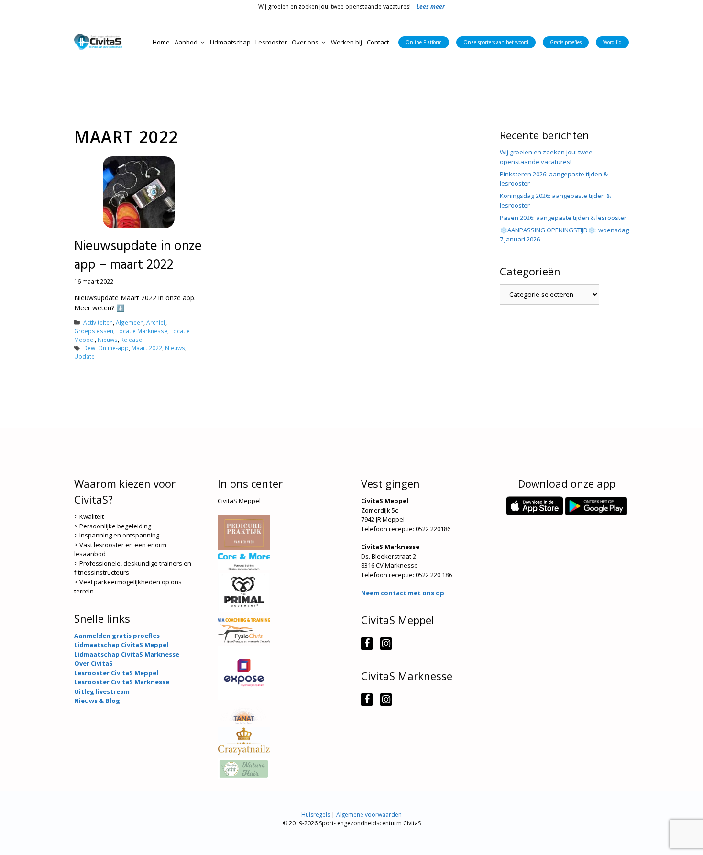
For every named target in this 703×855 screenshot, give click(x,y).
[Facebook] (367, 643)
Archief (155, 322)
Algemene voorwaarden (369, 815)
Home (161, 42)
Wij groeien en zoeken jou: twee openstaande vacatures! (546, 157)
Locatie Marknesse (141, 331)
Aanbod (186, 42)
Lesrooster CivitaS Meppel (116, 673)
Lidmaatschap (230, 42)
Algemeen (129, 322)
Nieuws (108, 339)
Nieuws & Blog (97, 700)
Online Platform (424, 42)
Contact (378, 42)
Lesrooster (271, 42)
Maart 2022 (147, 347)
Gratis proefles (566, 42)
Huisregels (315, 815)
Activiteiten (98, 322)
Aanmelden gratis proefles (117, 635)
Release (131, 339)
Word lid (612, 42)
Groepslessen (93, 331)
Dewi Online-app (106, 347)
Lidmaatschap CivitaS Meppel (121, 644)
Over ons (305, 42)
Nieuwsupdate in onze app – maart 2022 (138, 256)
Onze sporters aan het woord (495, 42)
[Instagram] (386, 643)
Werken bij (346, 42)
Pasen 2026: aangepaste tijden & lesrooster (563, 217)
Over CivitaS (93, 663)
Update (84, 356)
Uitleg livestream (102, 691)
